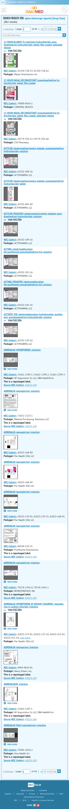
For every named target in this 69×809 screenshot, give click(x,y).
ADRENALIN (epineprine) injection (21, 647)
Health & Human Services (43, 800)
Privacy (32, 793)
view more (25, 637)
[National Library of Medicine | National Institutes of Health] (34, 785)
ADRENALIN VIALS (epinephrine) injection (25, 725)
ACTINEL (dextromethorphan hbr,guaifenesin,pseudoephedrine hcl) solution (28, 251)
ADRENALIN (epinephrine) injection (22, 391)
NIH (15, 800)
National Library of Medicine (22, 2)
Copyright (20, 793)
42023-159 (31, 385)
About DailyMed (27, 790)
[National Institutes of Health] (4, 2)
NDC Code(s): (10, 70)
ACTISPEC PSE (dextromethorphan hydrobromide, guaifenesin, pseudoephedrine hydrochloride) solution (33, 316)
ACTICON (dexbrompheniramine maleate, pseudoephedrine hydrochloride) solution (34, 150)
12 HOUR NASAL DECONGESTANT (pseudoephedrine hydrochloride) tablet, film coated (32, 82)
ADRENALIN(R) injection (16, 684)
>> (42, 28)
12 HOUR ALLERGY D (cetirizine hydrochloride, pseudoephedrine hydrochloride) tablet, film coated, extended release (33, 45)
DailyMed (34, 9)
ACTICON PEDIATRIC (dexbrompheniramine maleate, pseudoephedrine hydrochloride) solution (33, 215)
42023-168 (31, 719)
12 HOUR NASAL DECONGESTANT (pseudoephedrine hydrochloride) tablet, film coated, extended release (32, 114)
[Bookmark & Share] (38, 805)
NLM (24, 800)
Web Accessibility (47, 793)
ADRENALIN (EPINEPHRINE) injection (22, 349)
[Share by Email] (34, 805)
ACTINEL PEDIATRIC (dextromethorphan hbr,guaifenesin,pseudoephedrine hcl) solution (28, 283)
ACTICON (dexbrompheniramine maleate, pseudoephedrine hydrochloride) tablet (34, 182)
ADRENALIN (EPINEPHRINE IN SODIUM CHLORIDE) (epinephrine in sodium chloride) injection (34, 605)
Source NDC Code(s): (14, 385)
